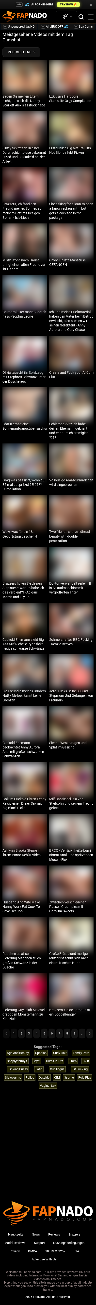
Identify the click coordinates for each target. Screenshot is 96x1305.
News (36, 1234)
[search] (81, 16)
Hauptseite (15, 1234)
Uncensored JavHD (19, 26)
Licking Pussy (18, 1069)
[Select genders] (66, 17)
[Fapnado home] (48, 1225)
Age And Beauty (18, 1053)
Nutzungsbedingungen (68, 1243)
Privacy (15, 1251)
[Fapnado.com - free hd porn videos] (24, 17)
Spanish (41, 1053)
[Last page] (89, 1033)
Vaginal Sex (48, 1085)
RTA (76, 1251)
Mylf (36, 1061)
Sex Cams (84, 26)
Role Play (84, 1077)
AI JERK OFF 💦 (55, 26)
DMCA (32, 1251)
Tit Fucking (80, 1069)
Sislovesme (13, 1077)
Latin (38, 1069)
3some (69, 1077)
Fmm (73, 1061)
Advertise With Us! (44, 1259)
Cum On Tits (54, 1061)
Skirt (86, 1061)
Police (30, 1077)
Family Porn (81, 1053)
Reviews (54, 1234)
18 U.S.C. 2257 (55, 1251)
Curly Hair (59, 1053)
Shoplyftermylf (17, 1061)
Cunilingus (57, 1069)
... (82, 1033)
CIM (57, 1077)
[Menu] (91, 17)
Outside (44, 1077)
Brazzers (74, 1234)
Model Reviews (15, 1243)
